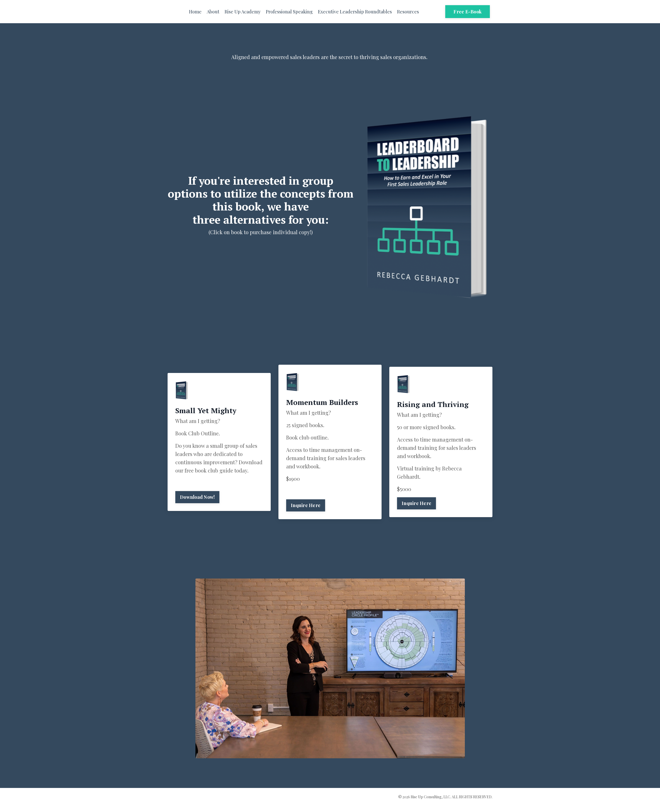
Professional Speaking (289, 12)
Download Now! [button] (197, 497)
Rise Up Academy (243, 12)
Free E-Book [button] (467, 12)
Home (195, 12)
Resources (408, 12)
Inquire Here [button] (305, 505)
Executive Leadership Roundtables (355, 12)
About (213, 12)
